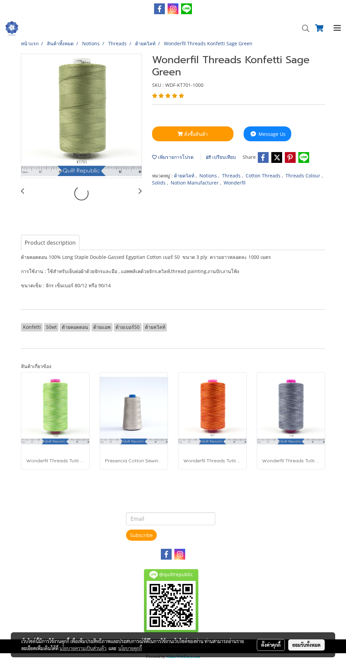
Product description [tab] (50, 242)
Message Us (271, 134)
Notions (208, 175)
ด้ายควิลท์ (185, 175)
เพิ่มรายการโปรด (175, 157)
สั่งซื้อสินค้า (195, 134)
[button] (303, 28)
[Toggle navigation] (337, 28)
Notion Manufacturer (195, 182)
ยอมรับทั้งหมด (306, 645)
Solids (159, 182)
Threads (232, 175)
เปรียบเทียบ (223, 157)
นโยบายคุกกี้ (130, 648)
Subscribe (141, 535)
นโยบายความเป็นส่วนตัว (82, 648)
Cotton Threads (264, 175)
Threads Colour (304, 175)
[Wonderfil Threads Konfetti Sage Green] (81, 116)
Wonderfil (235, 182)
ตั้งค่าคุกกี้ (270, 645)
